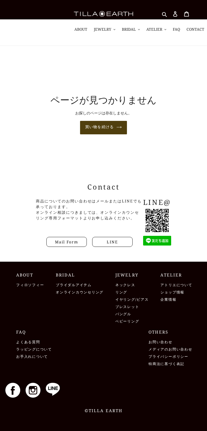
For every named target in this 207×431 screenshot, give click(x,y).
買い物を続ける (99, 126)
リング (121, 292)
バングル (123, 314)
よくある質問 (28, 342)
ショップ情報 (172, 292)
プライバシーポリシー (168, 356)
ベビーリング (127, 321)
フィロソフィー (30, 285)
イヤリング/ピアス (132, 299)
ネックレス (125, 285)
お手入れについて (32, 356)
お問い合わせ (160, 342)
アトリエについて (176, 285)
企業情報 (168, 299)
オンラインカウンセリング (80, 292)
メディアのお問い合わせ (170, 349)
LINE (112, 241)
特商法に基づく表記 (166, 364)
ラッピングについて (34, 349)
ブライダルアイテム (74, 285)
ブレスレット (127, 306)
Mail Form (66, 241)
